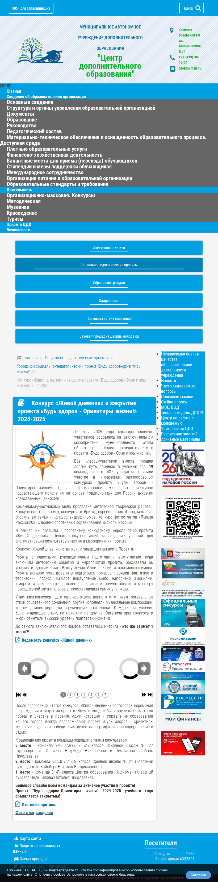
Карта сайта (30, 838)
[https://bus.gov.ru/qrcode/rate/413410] (183, 517)
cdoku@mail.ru (190, 68)
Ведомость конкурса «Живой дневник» (57, 640)
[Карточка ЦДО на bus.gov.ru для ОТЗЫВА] (183, 568)
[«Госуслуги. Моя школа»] (183, 653)
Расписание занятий (179, 433)
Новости (168, 380)
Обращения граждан (109, 283)
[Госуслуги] (183, 666)
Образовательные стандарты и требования (57, 184)
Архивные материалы (180, 439)
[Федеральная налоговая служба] (183, 686)
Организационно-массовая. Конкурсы (51, 195)
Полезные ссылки (177, 396)
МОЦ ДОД (170, 407)
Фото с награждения (34, 812)
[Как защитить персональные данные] (183, 636)
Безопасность (19, 229)
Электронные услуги (109, 248)
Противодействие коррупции (109, 318)
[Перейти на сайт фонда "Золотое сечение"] (183, 588)
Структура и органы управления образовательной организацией (81, 108)
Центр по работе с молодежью (177, 420)
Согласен (198, 875)
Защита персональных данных (36, 848)
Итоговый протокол (39, 804)
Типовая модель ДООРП (182, 412)
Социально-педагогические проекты (109, 265)
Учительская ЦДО (177, 428)
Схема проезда (33, 858)
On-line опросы (174, 401)
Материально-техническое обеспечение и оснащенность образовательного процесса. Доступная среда (103, 140)
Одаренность (109, 300)
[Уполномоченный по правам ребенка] (183, 675)
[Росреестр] (183, 701)
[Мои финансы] (183, 716)
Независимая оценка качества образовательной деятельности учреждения (180, 364)
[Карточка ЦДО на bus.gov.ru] (183, 553)
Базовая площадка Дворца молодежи (109, 336)
